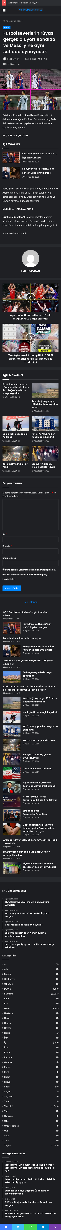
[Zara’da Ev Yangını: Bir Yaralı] (16, 453)
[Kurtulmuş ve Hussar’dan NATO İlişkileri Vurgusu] (11, 157)
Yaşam (7, 1145)
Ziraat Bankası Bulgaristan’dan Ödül (35, 812)
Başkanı (8, 974)
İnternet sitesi (9, 558)
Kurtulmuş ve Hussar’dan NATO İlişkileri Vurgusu (37, 625)
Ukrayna (8, 1116)
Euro (6, 998)
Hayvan (8, 1023)
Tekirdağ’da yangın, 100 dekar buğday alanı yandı (45, 404)
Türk (6, 1111)
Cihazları (8, 984)
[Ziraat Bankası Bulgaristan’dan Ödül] (11, 815)
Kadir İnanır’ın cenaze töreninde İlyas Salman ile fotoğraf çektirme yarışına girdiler (16, 389)
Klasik (7, 1052)
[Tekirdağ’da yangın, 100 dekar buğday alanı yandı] (45, 390)
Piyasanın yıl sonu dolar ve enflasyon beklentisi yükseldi (39, 865)
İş (5, 1042)
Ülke (6, 1121)
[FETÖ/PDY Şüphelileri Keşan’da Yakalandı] (45, 423)
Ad (5, 534)
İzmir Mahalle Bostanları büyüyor (23, 2)
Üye (6, 1130)
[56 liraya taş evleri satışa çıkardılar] (11, 677)
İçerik (7, 1033)
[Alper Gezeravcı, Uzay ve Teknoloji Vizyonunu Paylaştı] (11, 787)
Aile (6, 969)
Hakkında (8, 1013)
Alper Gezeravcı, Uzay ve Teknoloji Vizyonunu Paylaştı (39, 784)
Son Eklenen (31, 601)
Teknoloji (8, 1106)
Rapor (7, 1067)
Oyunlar (8, 1062)
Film (6, 1003)
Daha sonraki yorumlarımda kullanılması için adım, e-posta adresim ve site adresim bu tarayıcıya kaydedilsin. (29, 574)
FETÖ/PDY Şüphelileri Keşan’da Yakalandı (43, 435)
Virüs (6, 1135)
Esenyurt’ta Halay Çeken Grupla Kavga (43, 465)
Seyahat (8, 1096)
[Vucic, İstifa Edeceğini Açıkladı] (16, 423)
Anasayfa (10, 21)
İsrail (6, 1047)
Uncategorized (11, 1126)
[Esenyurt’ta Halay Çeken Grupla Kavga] (45, 453)
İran (6, 1037)
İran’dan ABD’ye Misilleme (37, 768)
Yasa (6, 1140)
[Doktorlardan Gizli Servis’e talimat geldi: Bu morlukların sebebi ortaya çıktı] (11, 829)
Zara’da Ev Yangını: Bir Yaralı (15, 465)
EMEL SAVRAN (13, 59)
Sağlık (7, 1086)
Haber (19, 21)
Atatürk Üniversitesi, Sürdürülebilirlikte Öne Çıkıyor (40, 798)
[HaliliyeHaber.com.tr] (30, 9)
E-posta (7, 546)
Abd (6, 964)
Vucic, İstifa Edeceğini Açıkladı (15, 435)
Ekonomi (8, 993)
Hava (7, 1018)
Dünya (7, 989)
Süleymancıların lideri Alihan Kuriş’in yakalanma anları (39, 648)
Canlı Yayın (9, 979)
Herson (7, 1028)
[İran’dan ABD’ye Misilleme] (11, 773)
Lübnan (8, 1057)
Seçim (7, 1091)
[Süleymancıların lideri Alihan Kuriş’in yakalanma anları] (11, 173)
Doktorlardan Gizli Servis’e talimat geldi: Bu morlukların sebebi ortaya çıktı (39, 828)
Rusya (7, 1082)
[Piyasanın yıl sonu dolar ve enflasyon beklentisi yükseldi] (11, 868)
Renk (6, 1072)
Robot (7, 1077)
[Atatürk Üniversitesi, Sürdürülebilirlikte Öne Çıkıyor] (11, 801)
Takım (7, 1101)
